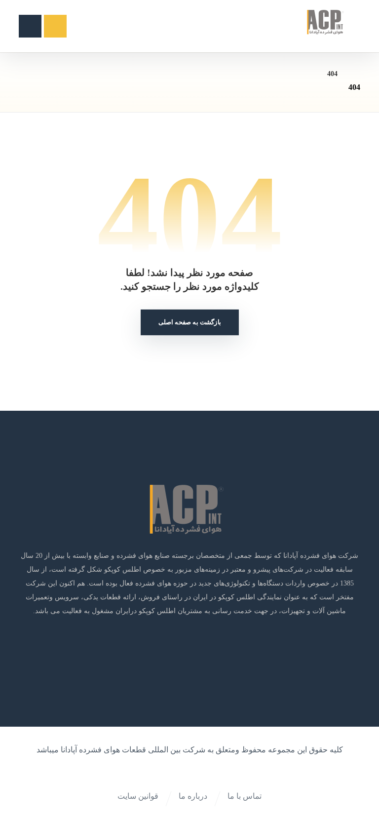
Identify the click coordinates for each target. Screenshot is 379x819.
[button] (30, 26)
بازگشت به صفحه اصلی (189, 322)
